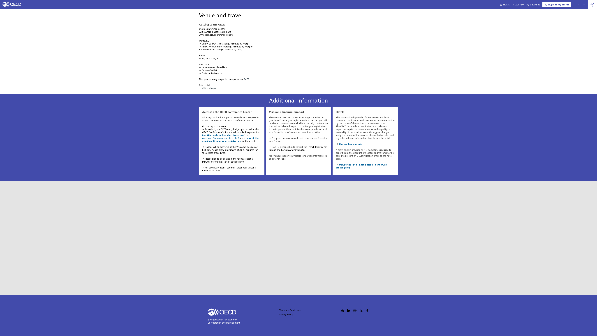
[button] (556, 4)
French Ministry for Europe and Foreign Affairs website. (298, 148)
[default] (533, 4)
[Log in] (592, 4)
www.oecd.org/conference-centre (216, 34)
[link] (505, 4)
